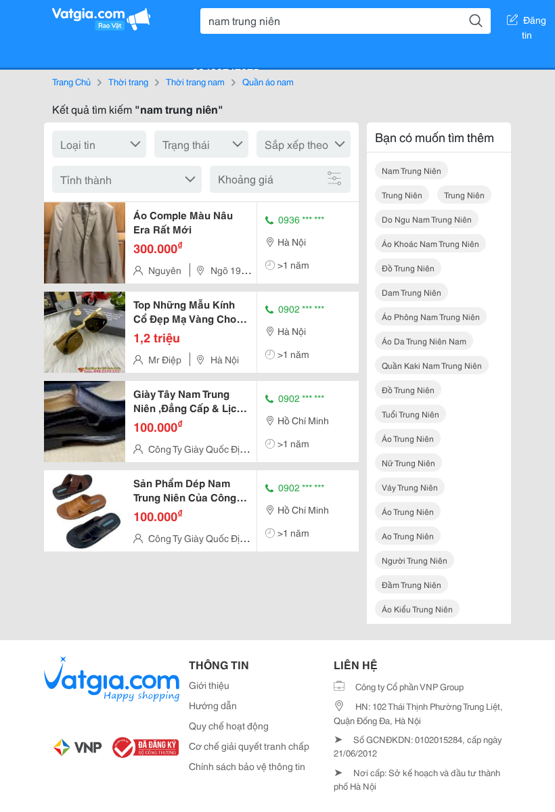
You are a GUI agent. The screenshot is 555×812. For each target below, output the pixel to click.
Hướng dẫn (213, 705)
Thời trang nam (195, 81)
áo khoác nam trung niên (430, 243)
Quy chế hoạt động (229, 725)
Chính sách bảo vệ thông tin (247, 766)
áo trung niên (408, 438)
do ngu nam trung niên (427, 219)
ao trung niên (408, 535)
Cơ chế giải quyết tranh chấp (249, 745)
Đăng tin (534, 22)
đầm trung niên (411, 584)
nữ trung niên (408, 462)
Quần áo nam (268, 81)
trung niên (402, 194)
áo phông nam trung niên (431, 316)
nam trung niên (411, 170)
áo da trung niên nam (424, 340)
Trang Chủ (71, 81)
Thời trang (128, 81)
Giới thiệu (209, 685)
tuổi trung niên (410, 414)
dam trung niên (411, 292)
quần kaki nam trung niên (432, 365)
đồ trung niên (408, 267)
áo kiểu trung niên (417, 608)
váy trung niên (410, 487)
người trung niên (414, 560)
